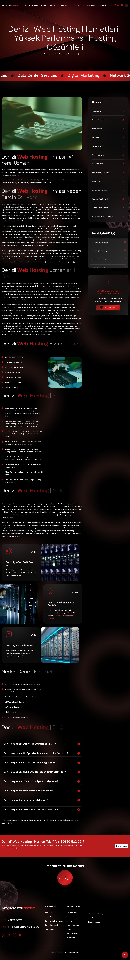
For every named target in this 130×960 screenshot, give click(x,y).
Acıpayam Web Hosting (100, 243)
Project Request (50, 929)
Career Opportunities (52, 925)
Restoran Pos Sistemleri (100, 199)
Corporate (103, 5)
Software (54, 5)
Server (69, 929)
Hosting (44, 5)
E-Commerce (78, 5)
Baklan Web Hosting (99, 259)
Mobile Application (73, 925)
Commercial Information (54, 921)
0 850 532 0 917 (110, 307)
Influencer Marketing (95, 914)
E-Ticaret (95, 137)
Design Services (94, 922)
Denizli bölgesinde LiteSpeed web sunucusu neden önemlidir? (36, 753)
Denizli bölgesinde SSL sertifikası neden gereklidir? (30, 762)
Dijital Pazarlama (98, 146)
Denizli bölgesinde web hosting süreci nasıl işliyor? (30, 743)
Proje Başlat (121, 846)
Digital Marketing (31, 5)
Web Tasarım (97, 111)
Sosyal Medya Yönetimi (100, 173)
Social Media (92, 918)
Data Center (65, 5)
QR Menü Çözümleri (99, 190)
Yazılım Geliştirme (98, 120)
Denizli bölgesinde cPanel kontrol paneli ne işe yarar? (31, 781)
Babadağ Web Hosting (100, 251)
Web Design (91, 5)
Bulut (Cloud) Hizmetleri (100, 208)
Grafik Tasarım (97, 181)
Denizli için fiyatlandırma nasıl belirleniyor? (26, 800)
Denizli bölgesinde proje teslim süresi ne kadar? (28, 790)
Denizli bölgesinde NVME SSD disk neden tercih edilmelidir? (35, 772)
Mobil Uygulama (98, 155)
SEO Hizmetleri (97, 164)
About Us (48, 913)
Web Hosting (97, 129)
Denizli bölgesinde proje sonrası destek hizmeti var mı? (32, 809)
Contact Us (49, 917)
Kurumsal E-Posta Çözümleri (102, 216)
